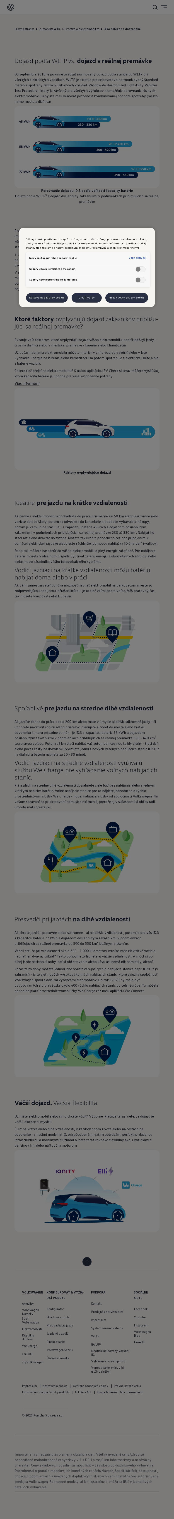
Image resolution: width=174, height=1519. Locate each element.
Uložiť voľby (87, 297)
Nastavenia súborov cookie (47, 297)
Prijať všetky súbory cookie (127, 297)
